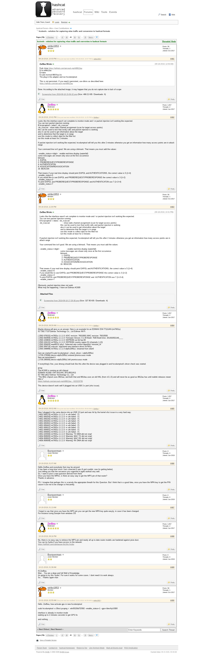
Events (113, 12)
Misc (51, 28)
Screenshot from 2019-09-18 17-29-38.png (61, 301)
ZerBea (96, 117)
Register (64, 22)
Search (163, 14)
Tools (104, 12)
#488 (172, 536)
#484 (172, 325)
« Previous (50, 37)
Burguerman (54, 451)
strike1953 (53, 46)
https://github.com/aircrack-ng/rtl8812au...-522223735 (60, 381)
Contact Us (53, 648)
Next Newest (56, 629)
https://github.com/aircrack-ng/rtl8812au (65, 68)
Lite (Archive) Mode (96, 648)
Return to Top (82, 648)
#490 (172, 600)
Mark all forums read (114, 648)
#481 (172, 59)
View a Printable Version (48, 640)
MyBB (47, 652)
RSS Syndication (131, 648)
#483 (172, 207)
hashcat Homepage (67, 648)
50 (75, 37)
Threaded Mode (169, 41)
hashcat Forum (42, 28)
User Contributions (61, 28)
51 (79, 37)
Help (173, 14)
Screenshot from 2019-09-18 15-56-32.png (59, 94)
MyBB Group (64, 652)
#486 (172, 463)
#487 (172, 507)
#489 (172, 567)
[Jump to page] (97, 37)
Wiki (96, 12)
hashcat (77, 12)
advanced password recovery (58, 9)
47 (62, 37)
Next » (91, 37)
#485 (172, 409)
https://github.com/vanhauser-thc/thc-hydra (56, 544)
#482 (172, 117)
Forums (88, 12)
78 (85, 37)
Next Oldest (44, 629)
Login (57, 22)
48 (67, 37)
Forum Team (42, 648)
